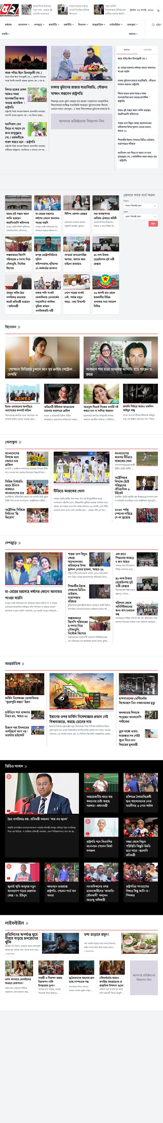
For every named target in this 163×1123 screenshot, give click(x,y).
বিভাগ (126, 201)
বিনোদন (84, 25)
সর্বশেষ (8, 25)
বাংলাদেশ (25, 25)
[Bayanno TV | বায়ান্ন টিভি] (9, 10)
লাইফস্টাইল (117, 25)
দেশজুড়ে (40, 25)
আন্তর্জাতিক (99, 25)
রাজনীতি (55, 25)
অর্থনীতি (70, 25)
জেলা (126, 212)
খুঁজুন (158, 25)
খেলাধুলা (133, 25)
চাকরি (7, 34)
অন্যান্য (134, 34)
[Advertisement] (81, 181)
